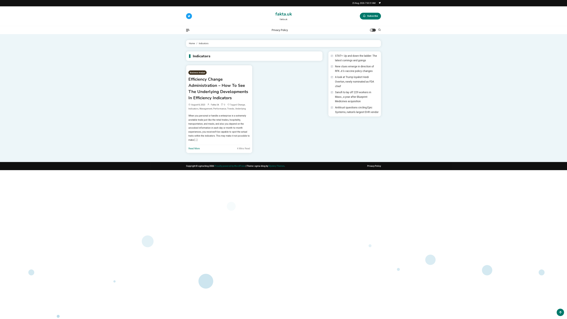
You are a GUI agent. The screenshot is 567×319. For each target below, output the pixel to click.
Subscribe (372, 16)
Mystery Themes (277, 166)
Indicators (193, 109)
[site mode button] (373, 30)
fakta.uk (283, 14)
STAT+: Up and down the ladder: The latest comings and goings (356, 58)
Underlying (240, 109)
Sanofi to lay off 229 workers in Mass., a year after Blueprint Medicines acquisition (353, 97)
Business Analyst (197, 72)
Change (241, 105)
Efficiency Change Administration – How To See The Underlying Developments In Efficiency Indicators (218, 89)
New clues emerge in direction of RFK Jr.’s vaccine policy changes (354, 69)
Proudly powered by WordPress (230, 166)
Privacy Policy (280, 30)
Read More (194, 148)
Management (205, 109)
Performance (219, 109)
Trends (230, 109)
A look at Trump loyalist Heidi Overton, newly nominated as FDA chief (354, 81)
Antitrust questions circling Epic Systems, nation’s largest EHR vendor (357, 110)
